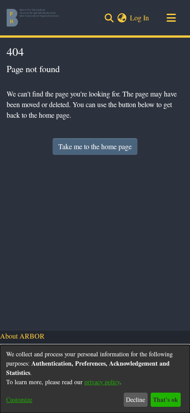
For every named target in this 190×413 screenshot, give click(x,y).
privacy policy (102, 382)
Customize (19, 399)
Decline (135, 399)
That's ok (165, 399)
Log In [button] (140, 17)
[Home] (33, 17)
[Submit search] (108, 17)
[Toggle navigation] (171, 17)
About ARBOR (22, 335)
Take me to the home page (95, 146)
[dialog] (95, 379)
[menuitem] (121, 17)
